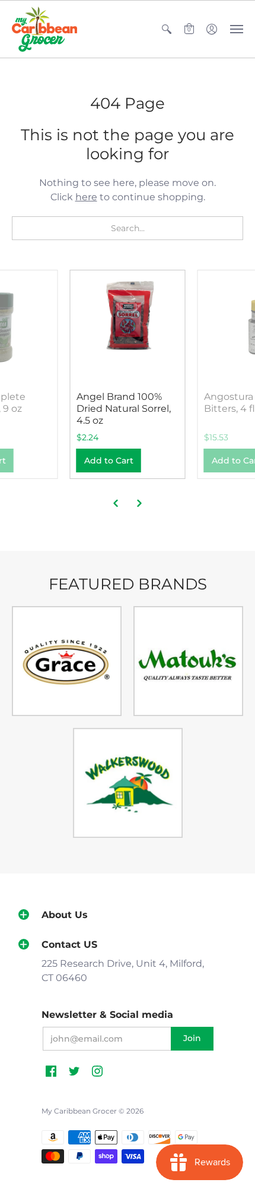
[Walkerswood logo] (128, 783)
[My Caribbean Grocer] (44, 29)
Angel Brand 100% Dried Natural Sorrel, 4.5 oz (123, 408)
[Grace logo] (67, 661)
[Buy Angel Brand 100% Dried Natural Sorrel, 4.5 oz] (127, 327)
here (86, 197)
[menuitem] (166, 29)
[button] (166, 29)
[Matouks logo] (188, 661)
